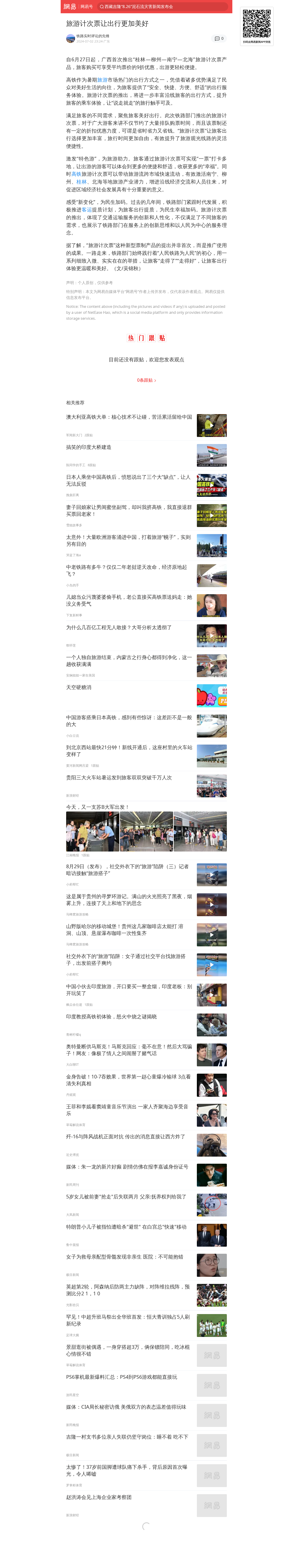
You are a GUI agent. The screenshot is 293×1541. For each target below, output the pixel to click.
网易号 (87, 6)
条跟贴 (145, 380)
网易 (70, 6)
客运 (87, 209)
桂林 (81, 181)
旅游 (102, 79)
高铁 (76, 173)
